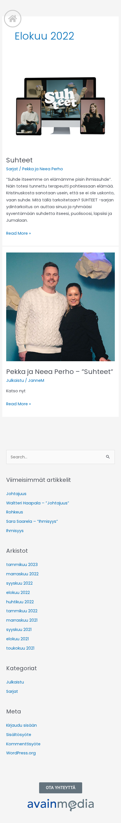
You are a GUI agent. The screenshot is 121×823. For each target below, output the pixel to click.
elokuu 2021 (17, 639)
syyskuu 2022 (19, 583)
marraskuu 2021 (21, 620)
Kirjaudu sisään (21, 725)
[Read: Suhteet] (60, 106)
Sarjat (12, 169)
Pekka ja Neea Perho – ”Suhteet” (59, 371)
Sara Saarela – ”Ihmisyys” (32, 521)
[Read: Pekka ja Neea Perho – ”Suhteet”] (60, 307)
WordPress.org (21, 753)
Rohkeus (14, 512)
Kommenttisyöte (23, 744)
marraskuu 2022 (22, 574)
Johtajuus (16, 494)
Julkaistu (15, 380)
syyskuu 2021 (19, 629)
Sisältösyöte (18, 734)
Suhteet (19, 160)
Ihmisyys (15, 531)
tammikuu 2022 (21, 611)
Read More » (18, 233)
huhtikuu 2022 (20, 602)
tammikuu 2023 (22, 564)
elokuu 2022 (18, 592)
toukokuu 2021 (20, 648)
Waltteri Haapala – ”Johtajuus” (37, 503)
